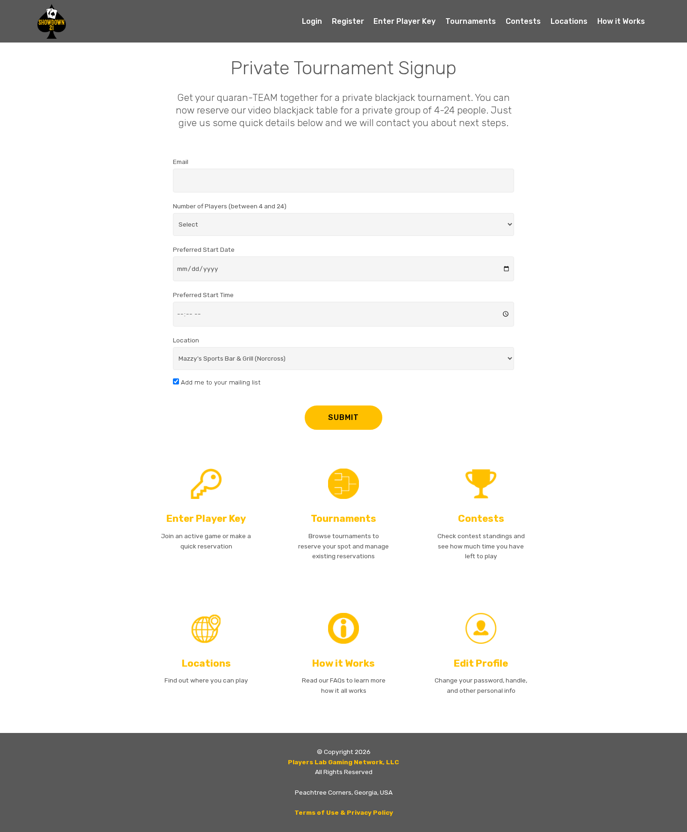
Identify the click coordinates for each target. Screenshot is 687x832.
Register (348, 21)
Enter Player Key (404, 21)
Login (312, 21)
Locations (569, 21)
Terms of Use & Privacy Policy (343, 812)
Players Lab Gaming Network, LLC (343, 762)
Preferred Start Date (204, 249)
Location (186, 340)
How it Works (621, 21)
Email (180, 161)
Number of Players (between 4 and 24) (229, 206)
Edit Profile (481, 663)
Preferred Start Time (203, 295)
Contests (523, 21)
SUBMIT (343, 417)
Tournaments (470, 21)
